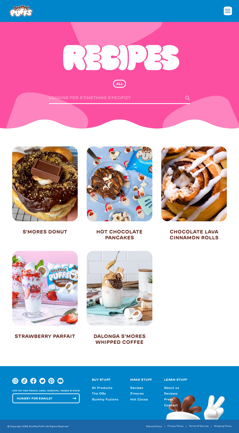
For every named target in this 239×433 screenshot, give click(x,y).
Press (168, 399)
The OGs (99, 393)
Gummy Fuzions (105, 399)
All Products (102, 387)
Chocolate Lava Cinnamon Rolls (194, 234)
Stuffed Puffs (36, 426)
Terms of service (199, 426)
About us (171, 387)
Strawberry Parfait (45, 336)
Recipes (136, 387)
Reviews (171, 393)
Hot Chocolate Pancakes (119, 234)
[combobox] (119, 99)
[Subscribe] (74, 398)
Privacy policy (175, 426)
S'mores (137, 393)
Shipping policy (223, 426)
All (119, 83)
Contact (171, 405)
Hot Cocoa (139, 399)
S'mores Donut (45, 231)
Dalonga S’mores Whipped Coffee (119, 339)
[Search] (184, 98)
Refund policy (154, 426)
